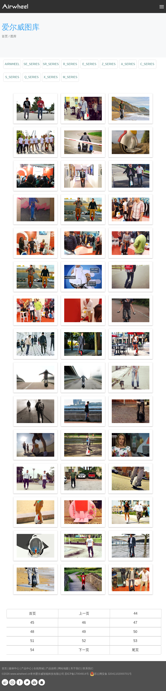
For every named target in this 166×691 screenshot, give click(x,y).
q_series (31, 77)
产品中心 (26, 668)
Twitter (27, 682)
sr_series (51, 64)
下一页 (84, 650)
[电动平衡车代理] (130, 411)
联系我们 (88, 668)
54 (32, 650)
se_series (32, 64)
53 (135, 641)
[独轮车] (83, 344)
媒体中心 (14, 668)
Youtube (34, 682)
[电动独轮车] (83, 512)
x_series (51, 77)
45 (32, 622)
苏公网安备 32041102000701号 (113, 673)
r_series (70, 64)
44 (135, 613)
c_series (147, 64)
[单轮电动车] (35, 512)
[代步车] (35, 377)
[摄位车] (83, 478)
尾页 (135, 650)
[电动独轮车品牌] (83, 209)
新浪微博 (5, 682)
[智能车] (130, 108)
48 (32, 632)
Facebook (19, 682)
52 (84, 641)
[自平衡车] (130, 277)
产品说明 (51, 668)
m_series (70, 77)
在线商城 (39, 668)
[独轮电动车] (83, 142)
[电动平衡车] (35, 108)
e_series (89, 64)
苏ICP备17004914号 (77, 673)
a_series (128, 64)
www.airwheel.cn (20, 673)
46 (84, 622)
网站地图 (63, 668)
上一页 (84, 613)
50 (135, 632)
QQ (41, 682)
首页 (5, 36)
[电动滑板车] (83, 377)
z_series (109, 64)
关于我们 (75, 668)
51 (32, 641)
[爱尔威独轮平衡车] (130, 344)
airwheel (12, 64)
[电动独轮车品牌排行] (83, 310)
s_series (12, 77)
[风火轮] (130, 142)
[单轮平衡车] (35, 478)
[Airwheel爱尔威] (130, 243)
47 (135, 622)
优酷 (12, 682)
